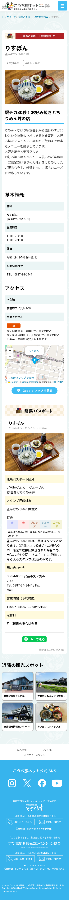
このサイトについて (34, 754)
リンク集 (47, 749)
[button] (34, 360)
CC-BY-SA (58, 381)
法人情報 (21, 749)
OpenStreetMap (30, 381)
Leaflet (14, 381)
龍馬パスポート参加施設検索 (33, 17)
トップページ (9, 17)
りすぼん (34, 350)
